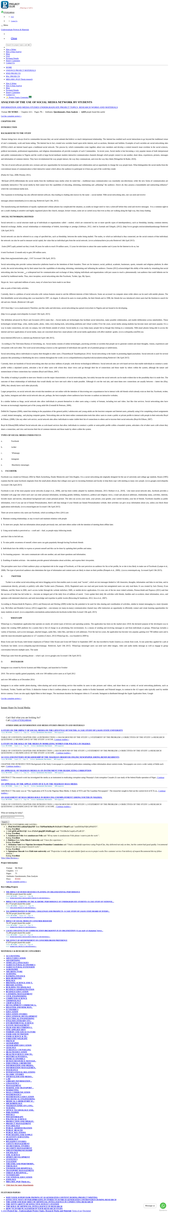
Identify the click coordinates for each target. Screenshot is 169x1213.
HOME (9, 67)
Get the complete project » (11, 116)
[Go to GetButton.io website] (163, 1210)
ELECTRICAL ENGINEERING (20, 1018)
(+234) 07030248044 (20, 720)
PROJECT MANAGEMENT (18, 1123)
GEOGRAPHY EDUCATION (19, 1045)
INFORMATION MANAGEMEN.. (21, 1068)
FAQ (12, 17)
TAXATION (11, 1161)
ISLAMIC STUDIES (15, 1074)
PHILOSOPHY (12, 1112)
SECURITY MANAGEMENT (19, 1148)
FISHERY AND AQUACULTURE (21, 1032)
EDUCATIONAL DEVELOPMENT (21, 1016)
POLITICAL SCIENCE (16, 1119)
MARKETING (12, 1090)
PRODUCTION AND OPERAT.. (20, 1121)
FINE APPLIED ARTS (16, 1030)
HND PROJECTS (13, 73)
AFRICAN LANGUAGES (17, 963)
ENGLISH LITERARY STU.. (18, 1021)
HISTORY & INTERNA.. (17, 1056)
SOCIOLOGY (12, 1153)
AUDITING (11, 974)
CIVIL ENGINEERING (16, 996)
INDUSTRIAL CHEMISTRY (18, 1063)
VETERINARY (13, 1175)
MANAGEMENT (13, 1085)
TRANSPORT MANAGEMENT (20, 1170)
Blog (8, 54)
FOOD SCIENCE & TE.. (16, 1036)
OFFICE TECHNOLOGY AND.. (20, 1110)
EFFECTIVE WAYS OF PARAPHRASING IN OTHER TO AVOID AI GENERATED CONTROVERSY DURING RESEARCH (61, 1200)
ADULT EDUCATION (16, 958)
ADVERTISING (13, 960)
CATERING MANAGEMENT (19, 994)
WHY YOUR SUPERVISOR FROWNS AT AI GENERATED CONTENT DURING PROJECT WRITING (51, 1197)
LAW (8, 1079)
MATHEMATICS (13, 1094)
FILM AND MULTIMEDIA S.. (19, 1027)
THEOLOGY (11, 1166)
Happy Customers (13, 61)
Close (14, 38)
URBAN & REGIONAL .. (17, 1173)
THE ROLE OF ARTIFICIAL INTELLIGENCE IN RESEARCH (34, 1206)
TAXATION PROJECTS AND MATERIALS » (22, 917)
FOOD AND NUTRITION (17, 1034)
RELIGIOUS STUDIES (16, 1141)
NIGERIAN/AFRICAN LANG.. (19, 1106)
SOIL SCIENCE (13, 1155)
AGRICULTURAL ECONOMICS (20, 965)
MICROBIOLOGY (14, 1103)
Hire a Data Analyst (13, 52)
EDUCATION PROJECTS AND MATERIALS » (23, 907)
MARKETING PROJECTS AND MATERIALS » (23, 927)
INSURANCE (12, 1070)
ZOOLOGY (11, 1179)
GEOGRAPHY (12, 1043)
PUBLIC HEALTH (14, 1130)
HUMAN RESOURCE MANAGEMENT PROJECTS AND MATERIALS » (30, 898)
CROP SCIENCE (13, 1003)
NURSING (10, 1108)
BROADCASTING (14, 985)
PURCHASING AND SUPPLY (19, 1135)
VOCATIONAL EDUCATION (19, 1177)
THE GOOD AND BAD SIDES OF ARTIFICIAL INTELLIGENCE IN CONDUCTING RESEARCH (49, 1202)
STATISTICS (12, 1159)
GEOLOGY (11, 1047)
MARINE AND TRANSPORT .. (20, 1088)
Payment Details (12, 58)
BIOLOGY (10, 980)
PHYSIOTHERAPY (14, 1117)
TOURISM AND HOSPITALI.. (19, 1168)
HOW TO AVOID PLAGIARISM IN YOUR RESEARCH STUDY (34, 1209)
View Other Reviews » (10, 858)
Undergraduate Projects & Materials (15, 30)
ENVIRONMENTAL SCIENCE (20, 1023)
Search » (5, 822)
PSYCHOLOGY (13, 1126)
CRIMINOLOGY (13, 1001)
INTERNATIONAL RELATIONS (20, 1072)
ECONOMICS (12, 1009)
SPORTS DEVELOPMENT (18, 1157)
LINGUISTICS (12, 1083)
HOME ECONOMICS (15, 1059)
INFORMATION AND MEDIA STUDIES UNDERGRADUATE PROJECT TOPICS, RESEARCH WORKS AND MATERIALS (59, 107)
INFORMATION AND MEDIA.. (20, 1065)
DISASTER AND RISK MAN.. (19, 1007)
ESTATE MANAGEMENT (17, 1025)
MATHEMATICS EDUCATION (20, 1097)
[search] (30, 45)
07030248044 (8, 12)
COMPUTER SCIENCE (16, 998)
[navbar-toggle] (2, 25)
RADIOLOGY (12, 1139)
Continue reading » (61, 739)
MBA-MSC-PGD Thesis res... (18, 1182)
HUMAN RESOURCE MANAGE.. (21, 1061)
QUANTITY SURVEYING (17, 1137)
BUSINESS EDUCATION (17, 992)
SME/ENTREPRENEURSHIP (19, 1150)
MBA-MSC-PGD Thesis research (19, 79)
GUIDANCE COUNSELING (18, 1050)
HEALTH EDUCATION (16, 1052)
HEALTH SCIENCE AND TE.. (19, 1054)
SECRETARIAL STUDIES (18, 1146)
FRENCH (10, 1041)
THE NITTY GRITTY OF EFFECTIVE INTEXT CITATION (32, 1204)
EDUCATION (12, 1012)
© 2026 (36, 1211)
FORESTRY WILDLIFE (16, 1039)
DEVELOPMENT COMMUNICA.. (21, 1005)
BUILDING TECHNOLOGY (18, 987)
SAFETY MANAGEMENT (18, 1144)
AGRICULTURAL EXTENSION (20, 967)
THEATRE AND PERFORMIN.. (20, 1164)
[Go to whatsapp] (163, 1206)
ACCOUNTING (13, 956)
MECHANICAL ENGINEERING (20, 1099)
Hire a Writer (11, 49)
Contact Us (14, 21)
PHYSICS (10, 1115)
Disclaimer (87, 1211)
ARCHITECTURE (14, 971)
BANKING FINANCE (15, 976)
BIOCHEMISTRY (14, 978)
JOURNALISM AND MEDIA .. (19, 1077)
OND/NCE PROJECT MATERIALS (21, 70)
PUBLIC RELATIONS (16, 1132)
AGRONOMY (12, 969)
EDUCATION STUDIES (16, 1014)
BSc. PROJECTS (13, 76)
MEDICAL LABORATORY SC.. (20, 1101)
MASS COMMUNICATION (18, 1092)
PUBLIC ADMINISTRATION (19, 1128)
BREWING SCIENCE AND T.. (19, 983)
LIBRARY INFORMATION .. (19, 1081)
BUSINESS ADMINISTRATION (20, 989)
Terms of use (77, 1211)
